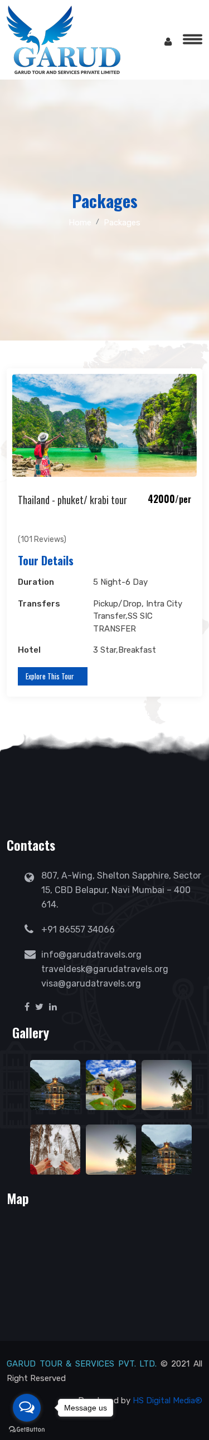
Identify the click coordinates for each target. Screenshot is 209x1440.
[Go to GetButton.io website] (27, 1429)
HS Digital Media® (167, 1400)
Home (80, 223)
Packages (122, 223)
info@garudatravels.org (91, 954)
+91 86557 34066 (78, 929)
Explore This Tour (50, 676)
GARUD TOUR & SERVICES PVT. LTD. (82, 1364)
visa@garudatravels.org (91, 983)
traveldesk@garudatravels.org (104, 969)
